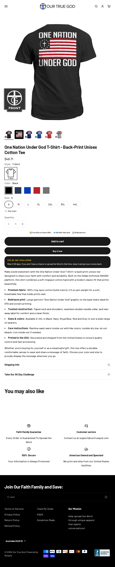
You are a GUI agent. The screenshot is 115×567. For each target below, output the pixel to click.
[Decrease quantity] (9, 224)
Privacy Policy (12, 514)
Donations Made (46, 520)
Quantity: (9, 217)
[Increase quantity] (23, 224)
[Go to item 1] (8, 135)
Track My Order (45, 508)
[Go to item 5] (49, 135)
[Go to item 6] (59, 135)
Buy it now (57, 251)
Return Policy (11, 520)
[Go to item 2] (19, 135)
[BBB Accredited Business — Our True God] (103, 552)
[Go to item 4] (39, 135)
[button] (10, 211)
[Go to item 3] (29, 135)
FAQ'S (40, 514)
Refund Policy (12, 525)
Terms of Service (14, 508)
